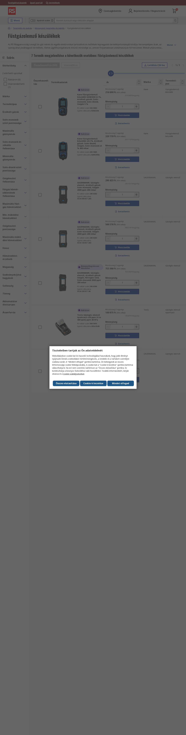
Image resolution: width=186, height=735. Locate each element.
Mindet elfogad (120, 383)
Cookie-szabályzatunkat (73, 374)
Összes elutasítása (66, 383)
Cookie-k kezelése (93, 383)
